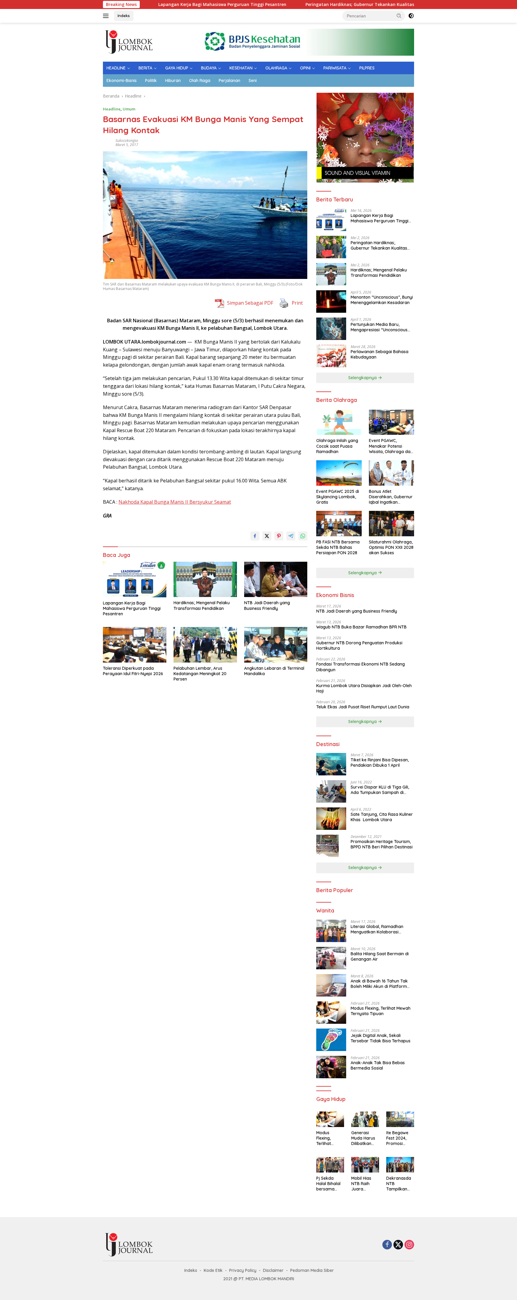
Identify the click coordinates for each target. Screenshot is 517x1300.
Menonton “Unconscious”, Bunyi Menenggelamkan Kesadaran (382, 299)
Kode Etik (213, 1270)
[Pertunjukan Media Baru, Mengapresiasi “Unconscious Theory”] (331, 329)
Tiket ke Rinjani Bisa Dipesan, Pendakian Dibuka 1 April (380, 762)
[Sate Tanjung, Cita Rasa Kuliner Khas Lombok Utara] (331, 818)
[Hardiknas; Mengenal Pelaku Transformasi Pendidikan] (205, 579)
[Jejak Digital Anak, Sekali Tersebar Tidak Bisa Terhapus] (331, 1040)
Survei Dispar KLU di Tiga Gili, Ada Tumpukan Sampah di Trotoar (380, 789)
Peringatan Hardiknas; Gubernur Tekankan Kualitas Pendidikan (325, 4)
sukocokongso (126, 140)
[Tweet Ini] (266, 535)
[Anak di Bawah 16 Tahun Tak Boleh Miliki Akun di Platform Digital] (331, 985)
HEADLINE (116, 68)
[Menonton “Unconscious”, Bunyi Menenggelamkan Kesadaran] (331, 301)
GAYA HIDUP (176, 68)
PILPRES (367, 68)
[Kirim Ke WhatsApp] (302, 535)
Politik (151, 80)
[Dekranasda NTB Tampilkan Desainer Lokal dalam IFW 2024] (400, 1165)
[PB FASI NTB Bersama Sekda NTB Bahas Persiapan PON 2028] (338, 523)
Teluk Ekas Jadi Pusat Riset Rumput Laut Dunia (363, 707)
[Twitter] (398, 1245)
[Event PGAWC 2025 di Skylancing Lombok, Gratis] (338, 473)
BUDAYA (209, 68)
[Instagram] (409, 1245)
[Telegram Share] (290, 535)
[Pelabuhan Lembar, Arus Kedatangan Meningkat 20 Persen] (205, 645)
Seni (253, 80)
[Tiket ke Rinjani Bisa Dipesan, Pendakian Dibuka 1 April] (331, 764)
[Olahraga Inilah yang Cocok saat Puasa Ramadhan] (338, 422)
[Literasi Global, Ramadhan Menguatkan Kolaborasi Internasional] (331, 931)
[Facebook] (387, 1245)
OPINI (305, 68)
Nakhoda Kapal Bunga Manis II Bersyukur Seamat (174, 502)
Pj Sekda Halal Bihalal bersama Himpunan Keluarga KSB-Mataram (328, 1184)
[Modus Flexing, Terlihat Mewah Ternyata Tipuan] (331, 1012)
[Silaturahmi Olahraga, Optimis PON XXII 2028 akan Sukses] (391, 523)
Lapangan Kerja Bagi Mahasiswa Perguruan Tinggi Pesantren (176, 4)
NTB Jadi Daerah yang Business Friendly (267, 605)
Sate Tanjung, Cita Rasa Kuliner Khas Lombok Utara (382, 817)
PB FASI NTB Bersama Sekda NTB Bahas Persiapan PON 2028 (338, 547)
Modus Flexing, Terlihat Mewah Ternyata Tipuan (380, 1011)
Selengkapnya (363, 377)
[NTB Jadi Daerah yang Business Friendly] (276, 579)
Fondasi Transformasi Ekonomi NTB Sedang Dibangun (360, 666)
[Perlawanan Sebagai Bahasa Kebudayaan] (331, 356)
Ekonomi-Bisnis (122, 80)
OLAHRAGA (276, 68)
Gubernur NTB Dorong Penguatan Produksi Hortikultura (359, 645)
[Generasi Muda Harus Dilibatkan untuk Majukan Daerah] (365, 1119)
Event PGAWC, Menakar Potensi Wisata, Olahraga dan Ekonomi (391, 446)
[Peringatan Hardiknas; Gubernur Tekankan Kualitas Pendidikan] (331, 247)
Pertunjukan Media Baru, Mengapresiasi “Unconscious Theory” (379, 327)
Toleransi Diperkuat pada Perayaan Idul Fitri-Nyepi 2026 (133, 671)
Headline (112, 109)
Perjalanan (229, 80)
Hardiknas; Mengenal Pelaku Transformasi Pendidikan (202, 605)
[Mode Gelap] (411, 16)
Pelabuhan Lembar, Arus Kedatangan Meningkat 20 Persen (200, 674)
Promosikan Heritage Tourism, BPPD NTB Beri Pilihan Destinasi (382, 844)
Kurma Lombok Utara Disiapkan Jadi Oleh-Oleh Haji (364, 688)
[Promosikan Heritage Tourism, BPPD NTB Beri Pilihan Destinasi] (327, 846)
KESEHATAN (241, 68)
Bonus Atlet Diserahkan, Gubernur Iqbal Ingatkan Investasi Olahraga (391, 497)
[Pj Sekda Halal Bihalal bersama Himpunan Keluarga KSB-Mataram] (330, 1165)
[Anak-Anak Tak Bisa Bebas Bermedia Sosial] (331, 1067)
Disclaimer (273, 1270)
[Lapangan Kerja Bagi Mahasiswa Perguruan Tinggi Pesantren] (134, 579)
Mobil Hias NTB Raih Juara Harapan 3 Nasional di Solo (362, 1184)
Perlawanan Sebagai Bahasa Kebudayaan (379, 354)
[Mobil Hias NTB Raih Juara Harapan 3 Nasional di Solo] (365, 1165)
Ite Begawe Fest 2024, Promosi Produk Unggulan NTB (397, 1138)
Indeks (124, 15)
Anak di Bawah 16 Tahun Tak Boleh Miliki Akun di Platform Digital (379, 983)
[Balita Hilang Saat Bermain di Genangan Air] (331, 958)
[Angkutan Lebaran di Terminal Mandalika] (276, 645)
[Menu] (107, 16)
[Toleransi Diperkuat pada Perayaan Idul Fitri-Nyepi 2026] (134, 645)
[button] (399, 15)
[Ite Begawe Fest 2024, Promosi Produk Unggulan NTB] (400, 1119)
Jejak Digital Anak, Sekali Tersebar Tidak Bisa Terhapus (380, 1038)
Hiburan (173, 80)
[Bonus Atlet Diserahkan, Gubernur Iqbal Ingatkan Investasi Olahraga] (391, 473)
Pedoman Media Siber (312, 1270)
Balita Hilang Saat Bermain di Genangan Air (380, 956)
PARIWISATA (334, 68)
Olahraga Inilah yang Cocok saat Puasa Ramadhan (337, 446)
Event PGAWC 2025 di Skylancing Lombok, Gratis (337, 497)
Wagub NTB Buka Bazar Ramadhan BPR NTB (361, 627)
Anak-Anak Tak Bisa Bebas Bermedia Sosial (378, 1065)
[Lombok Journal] (129, 42)
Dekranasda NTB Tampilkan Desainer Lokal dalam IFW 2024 (398, 1184)
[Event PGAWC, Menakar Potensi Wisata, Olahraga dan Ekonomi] (391, 422)
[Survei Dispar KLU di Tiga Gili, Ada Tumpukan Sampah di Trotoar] (331, 791)
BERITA (145, 68)
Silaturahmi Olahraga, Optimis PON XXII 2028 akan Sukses (391, 547)
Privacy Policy (242, 1270)
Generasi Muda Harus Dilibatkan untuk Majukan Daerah (363, 1138)
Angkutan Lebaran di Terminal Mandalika (274, 671)
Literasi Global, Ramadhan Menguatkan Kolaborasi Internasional (377, 929)
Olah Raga (199, 80)
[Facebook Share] (254, 535)
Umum (129, 109)
